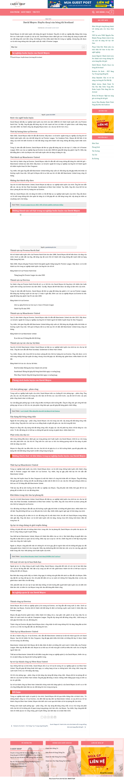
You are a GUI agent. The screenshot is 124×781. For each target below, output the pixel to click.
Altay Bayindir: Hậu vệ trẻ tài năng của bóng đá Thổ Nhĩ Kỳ (103, 79)
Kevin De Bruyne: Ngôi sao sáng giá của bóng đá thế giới (103, 97)
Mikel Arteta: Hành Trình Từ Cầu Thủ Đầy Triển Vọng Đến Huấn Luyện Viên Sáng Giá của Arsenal (103, 88)
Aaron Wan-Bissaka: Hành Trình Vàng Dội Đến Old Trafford (103, 103)
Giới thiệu (26, 12)
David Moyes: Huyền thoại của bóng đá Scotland (103, 66)
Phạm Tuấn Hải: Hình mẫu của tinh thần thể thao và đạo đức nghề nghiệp (103, 49)
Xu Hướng (95, 159)
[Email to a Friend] (48, 717)
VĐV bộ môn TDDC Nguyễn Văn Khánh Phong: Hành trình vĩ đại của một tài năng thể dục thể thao (103, 39)
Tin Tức (36, 12)
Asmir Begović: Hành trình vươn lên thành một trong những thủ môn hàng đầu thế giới (103, 58)
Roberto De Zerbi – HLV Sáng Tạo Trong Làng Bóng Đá (30, 726)
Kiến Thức (95, 143)
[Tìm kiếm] (93, 12)
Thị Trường (96, 151)
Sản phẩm (14, 12)
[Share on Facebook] (41, 717)
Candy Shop (55, 27)
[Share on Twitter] (45, 717)
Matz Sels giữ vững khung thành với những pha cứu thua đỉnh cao (103, 29)
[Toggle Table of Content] (83, 47)
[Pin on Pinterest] (51, 717)
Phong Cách (96, 147)
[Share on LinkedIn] (55, 717)
